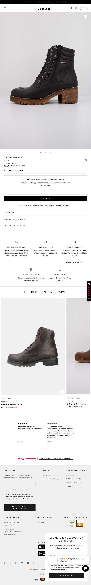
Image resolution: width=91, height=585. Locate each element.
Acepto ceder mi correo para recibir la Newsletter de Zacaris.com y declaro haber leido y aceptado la (67, 567)
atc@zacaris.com (10, 525)
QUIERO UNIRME (66, 575)
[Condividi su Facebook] (14, 225)
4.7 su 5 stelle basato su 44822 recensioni (56, 459)
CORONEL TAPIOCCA (13, 157)
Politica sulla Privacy (50, 479)
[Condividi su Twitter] (17, 225)
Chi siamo (46, 475)
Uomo (27, 490)
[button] (43, 447)
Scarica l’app (45, 185)
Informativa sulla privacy (59, 569)
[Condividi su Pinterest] (21, 225)
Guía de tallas (39, 522)
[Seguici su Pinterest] (22, 563)
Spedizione (70, 475)
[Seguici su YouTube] (28, 563)
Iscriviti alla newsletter (19, 507)
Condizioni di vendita (73, 482)
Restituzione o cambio (74, 479)
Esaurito (45, 199)
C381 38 (4, 402)
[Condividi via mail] (24, 225)
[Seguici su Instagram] (16, 563)
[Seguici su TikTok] (33, 563)
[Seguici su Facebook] (5, 563)
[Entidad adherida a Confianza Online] (76, 523)
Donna (14, 490)
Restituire (69, 486)
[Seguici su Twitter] (10, 563)
